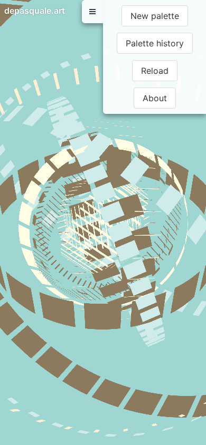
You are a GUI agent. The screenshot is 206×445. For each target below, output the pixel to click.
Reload (154, 70)
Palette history (155, 43)
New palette (154, 16)
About (155, 98)
